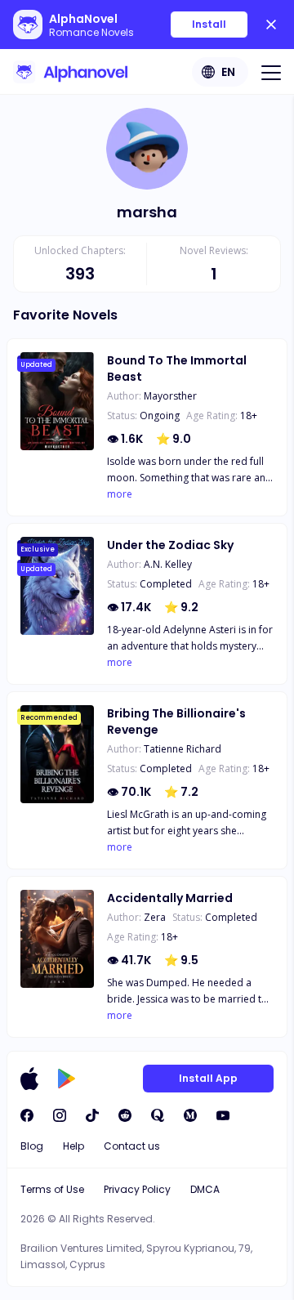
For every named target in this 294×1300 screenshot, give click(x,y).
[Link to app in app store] (29, 1078)
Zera (155, 917)
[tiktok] (92, 1115)
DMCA (205, 1189)
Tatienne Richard (182, 749)
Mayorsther (170, 396)
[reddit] (124, 1115)
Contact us (132, 1146)
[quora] (157, 1115)
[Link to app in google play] (66, 1078)
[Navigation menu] (271, 72)
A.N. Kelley (168, 564)
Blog (31, 1146)
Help (73, 1146)
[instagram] (59, 1115)
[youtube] (222, 1115)
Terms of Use (52, 1189)
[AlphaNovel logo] (70, 72)
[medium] (190, 1115)
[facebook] (26, 1115)
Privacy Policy (137, 1189)
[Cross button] (271, 24)
